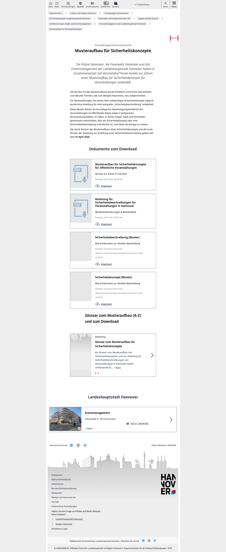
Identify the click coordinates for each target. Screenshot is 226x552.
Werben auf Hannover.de (64, 497)
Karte (57, 6)
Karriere (115, 6)
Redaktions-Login (60, 529)
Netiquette (57, 493)
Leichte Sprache (92, 6)
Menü (174, 6)
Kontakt (55, 502)
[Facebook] (71, 445)
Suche (165, 6)
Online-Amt (105, 6)
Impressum (57, 475)
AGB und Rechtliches (61, 479)
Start (51, 6)
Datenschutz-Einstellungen (64, 506)
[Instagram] (78, 445)
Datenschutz (57, 484)
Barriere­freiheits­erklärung (64, 488)
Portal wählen (143, 4)
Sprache (80, 6)
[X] (85, 445)
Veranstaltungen (68, 6)
